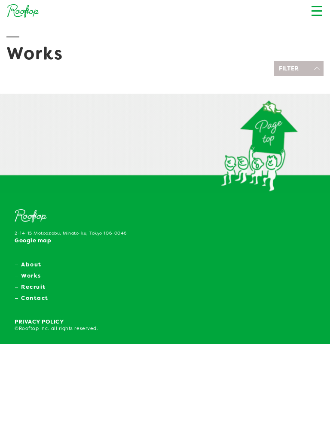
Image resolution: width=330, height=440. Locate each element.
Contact (35, 298)
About (31, 264)
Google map (33, 240)
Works (31, 275)
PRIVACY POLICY (39, 321)
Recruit (33, 286)
